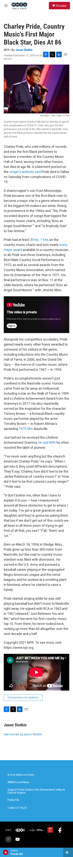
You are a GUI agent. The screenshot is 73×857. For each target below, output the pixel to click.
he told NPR (47, 442)
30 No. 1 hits (38, 240)
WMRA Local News (18, 782)
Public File (13, 800)
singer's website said (25, 172)
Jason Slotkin (24, 50)
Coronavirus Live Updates (23, 697)
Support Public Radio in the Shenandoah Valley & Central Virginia (36, 791)
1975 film (26, 429)
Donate (61, 5)
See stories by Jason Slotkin (23, 734)
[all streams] (68, 852)
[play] (5, 852)
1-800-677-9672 (17, 808)
